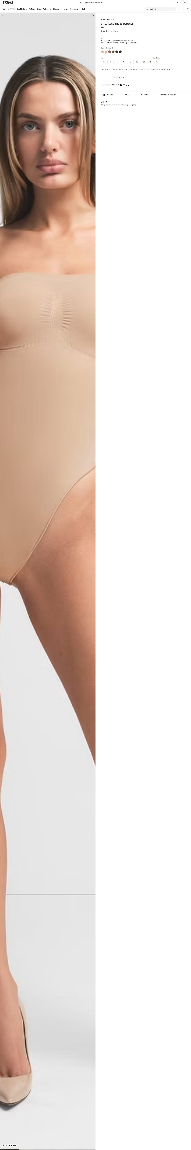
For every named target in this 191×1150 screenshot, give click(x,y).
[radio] (104, 62)
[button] (109, 31)
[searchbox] (163, 9)
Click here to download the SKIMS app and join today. (119, 43)
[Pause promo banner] (178, 2)
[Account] (183, 9)
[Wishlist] (179, 9)
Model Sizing (11, 1145)
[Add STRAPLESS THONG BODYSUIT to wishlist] (93, 15)
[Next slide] (91, 581)
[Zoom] (3, 16)
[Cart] (188, 9)
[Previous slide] (4, 581)
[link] (102, 52)
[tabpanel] (143, 103)
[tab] (107, 95)
